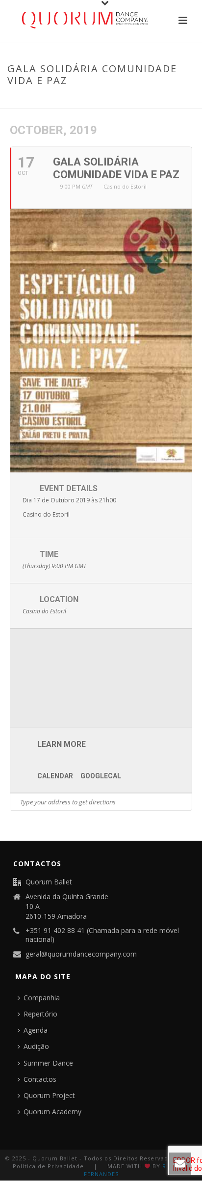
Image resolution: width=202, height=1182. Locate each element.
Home (21, 101)
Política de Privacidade (48, 1166)
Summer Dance (48, 1063)
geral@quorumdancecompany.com (81, 954)
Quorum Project (49, 1095)
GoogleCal (100, 776)
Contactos (40, 1079)
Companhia (42, 997)
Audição (36, 1046)
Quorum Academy (52, 1111)
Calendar (55, 776)
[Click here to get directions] (184, 802)
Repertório (40, 1013)
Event (46, 101)
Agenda (36, 1030)
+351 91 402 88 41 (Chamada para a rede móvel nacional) (102, 935)
